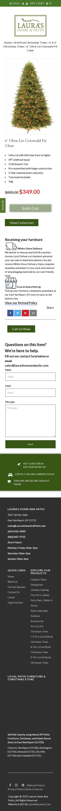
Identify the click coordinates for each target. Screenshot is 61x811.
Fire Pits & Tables (40, 595)
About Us (13, 581)
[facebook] (10, 313)
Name (8, 370)
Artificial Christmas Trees (30, 42)
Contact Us (14, 592)
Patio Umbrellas (39, 610)
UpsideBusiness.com (39, 804)
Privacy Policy (15, 789)
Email (8, 386)
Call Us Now (21, 329)
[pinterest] (25, 313)
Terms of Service (34, 789)
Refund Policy (35, 785)
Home (8, 42)
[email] (33, 313)
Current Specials (16, 586)
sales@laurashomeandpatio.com (26, 365)
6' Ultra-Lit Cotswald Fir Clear (26, 143)
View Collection (22, 223)
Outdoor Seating (40, 589)
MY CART (40, 3)
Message (10, 402)
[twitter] (17, 313)
